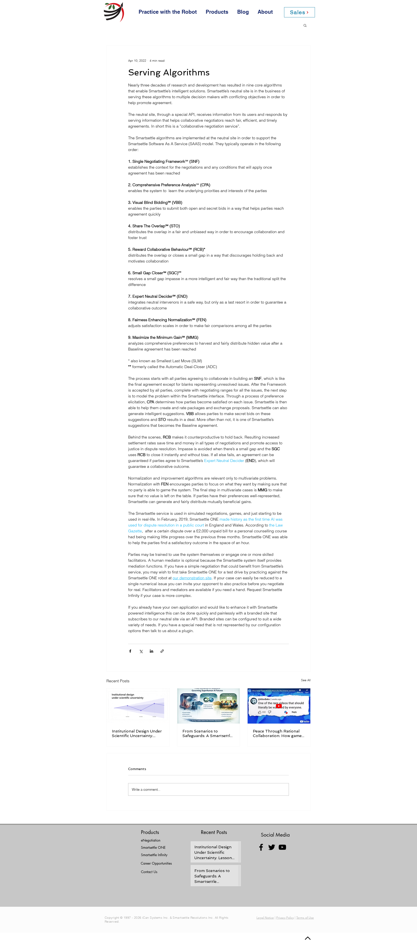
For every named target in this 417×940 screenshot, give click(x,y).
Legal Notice (265, 918)
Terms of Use (305, 918)
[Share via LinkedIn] (151, 651)
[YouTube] (282, 847)
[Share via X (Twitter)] (141, 651)
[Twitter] (271, 847)
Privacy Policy (285, 918)
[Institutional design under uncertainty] (138, 706)
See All (306, 680)
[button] (305, 25)
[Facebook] (261, 847)
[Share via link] (162, 651)
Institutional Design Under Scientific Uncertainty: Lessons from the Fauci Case (137, 733)
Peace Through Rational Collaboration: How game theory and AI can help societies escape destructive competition (279, 733)
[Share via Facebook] (130, 651)
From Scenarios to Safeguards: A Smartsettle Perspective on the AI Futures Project (207, 733)
